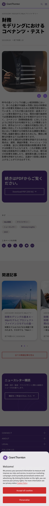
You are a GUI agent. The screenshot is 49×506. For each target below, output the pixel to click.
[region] (24, 479)
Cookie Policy (22, 483)
